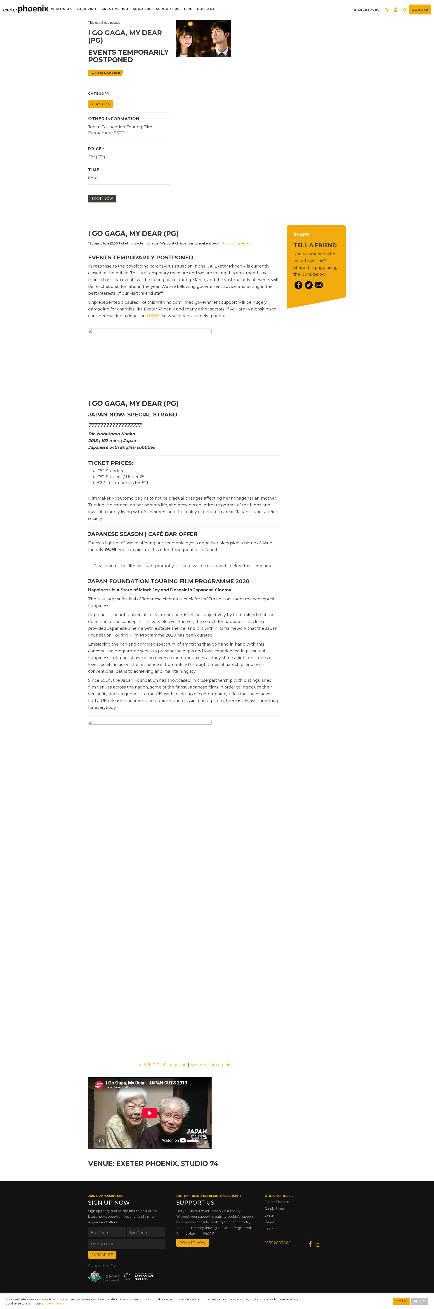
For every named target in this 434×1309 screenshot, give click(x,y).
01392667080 (367, 10)
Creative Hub (114, 9)
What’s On (61, 9)
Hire (188, 9)
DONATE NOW (192, 1243)
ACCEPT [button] (402, 1301)
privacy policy (53, 1303)
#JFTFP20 (149, 1064)
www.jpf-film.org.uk (211, 1064)
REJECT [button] (420, 1301)
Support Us (167, 9)
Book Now (102, 199)
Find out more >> (236, 243)
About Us (142, 9)
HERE (152, 315)
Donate (420, 10)
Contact (206, 9)
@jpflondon (175, 1064)
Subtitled (101, 104)
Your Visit (86, 9)
